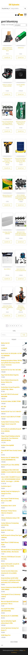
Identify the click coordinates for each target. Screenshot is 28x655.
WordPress (16, 650)
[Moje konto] (16, 15)
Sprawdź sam (7, 57)
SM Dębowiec (14, 4)
